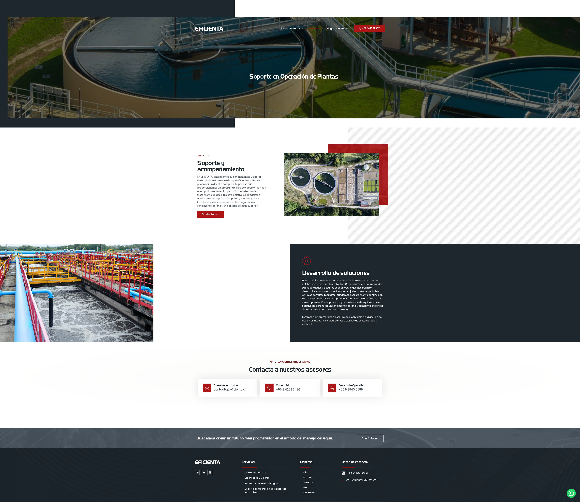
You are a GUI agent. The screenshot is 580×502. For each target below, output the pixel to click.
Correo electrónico (226, 385)
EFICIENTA (209, 28)
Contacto (342, 28)
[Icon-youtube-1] (197, 472)
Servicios (313, 28)
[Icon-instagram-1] (210, 472)
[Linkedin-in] (203, 472)
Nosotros (295, 28)
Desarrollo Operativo (351, 385)
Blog (329, 28)
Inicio (282, 28)
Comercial (282, 385)
